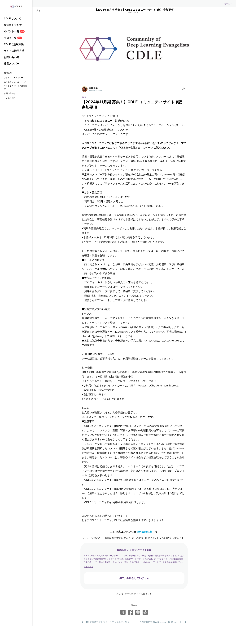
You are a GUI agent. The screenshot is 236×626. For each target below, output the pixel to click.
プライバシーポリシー (13, 77)
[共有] (183, 89)
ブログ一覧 (12, 37)
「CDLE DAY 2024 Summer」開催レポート (160, 622)
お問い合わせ (11, 57)
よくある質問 (9, 98)
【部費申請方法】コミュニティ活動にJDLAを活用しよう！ (109, 622)
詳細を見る (88, 566)
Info (84, 97)
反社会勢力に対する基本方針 (15, 87)
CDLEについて (12, 18)
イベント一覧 (14, 31)
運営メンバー (11, 63)
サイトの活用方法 (14, 50)
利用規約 (8, 73)
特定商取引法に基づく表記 (15, 82)
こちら (135, 593)
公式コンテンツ (13, 24)
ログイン (227, 3)
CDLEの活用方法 (14, 44)
